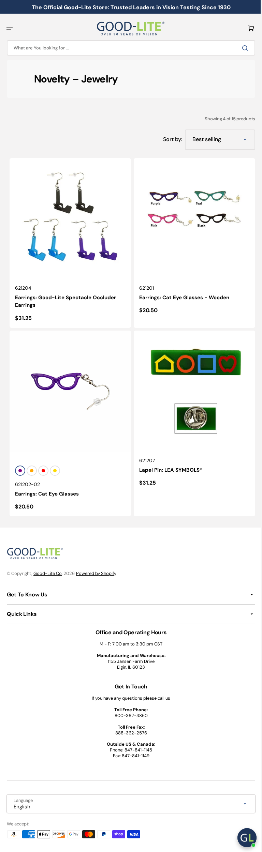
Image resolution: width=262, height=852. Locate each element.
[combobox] (128, 48)
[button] (9, 28)
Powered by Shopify (96, 573)
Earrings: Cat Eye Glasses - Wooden (182, 294)
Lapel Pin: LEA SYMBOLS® (168, 464)
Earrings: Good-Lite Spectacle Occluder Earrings (65, 298)
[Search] (241, 48)
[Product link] (69, 241)
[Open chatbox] (241, 837)
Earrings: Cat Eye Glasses (47, 488)
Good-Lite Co (47, 573)
